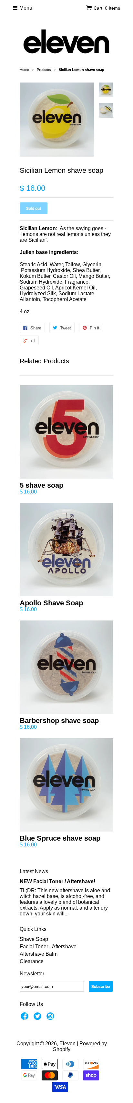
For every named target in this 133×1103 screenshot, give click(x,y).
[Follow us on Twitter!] (38, 1018)
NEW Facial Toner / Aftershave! (57, 881)
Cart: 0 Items (107, 8)
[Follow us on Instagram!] (51, 1018)
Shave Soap (34, 939)
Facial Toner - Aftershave (48, 946)
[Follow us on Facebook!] (25, 1018)
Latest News (34, 871)
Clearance (32, 961)
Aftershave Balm (38, 954)
